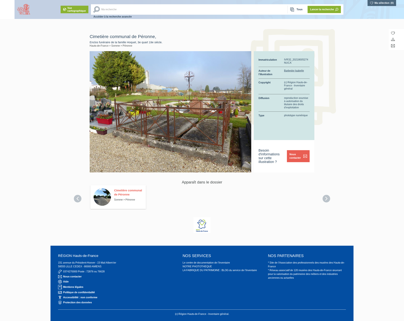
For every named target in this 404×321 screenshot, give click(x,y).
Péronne (127, 45)
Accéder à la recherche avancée (112, 16)
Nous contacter (295, 156)
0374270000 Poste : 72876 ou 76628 (84, 271)
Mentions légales (73, 287)
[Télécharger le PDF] (393, 39)
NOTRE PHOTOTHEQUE (197, 266)
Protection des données (77, 302)
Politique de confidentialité (79, 292)
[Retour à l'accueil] (7, 9)
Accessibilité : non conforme (80, 297)
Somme (116, 45)
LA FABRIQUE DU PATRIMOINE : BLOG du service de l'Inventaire (220, 270)
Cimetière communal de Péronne (128, 192)
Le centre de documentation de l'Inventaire (206, 262)
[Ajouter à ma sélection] (393, 33)
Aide (66, 281)
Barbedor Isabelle (294, 70)
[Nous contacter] (393, 46)
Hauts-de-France (99, 45)
